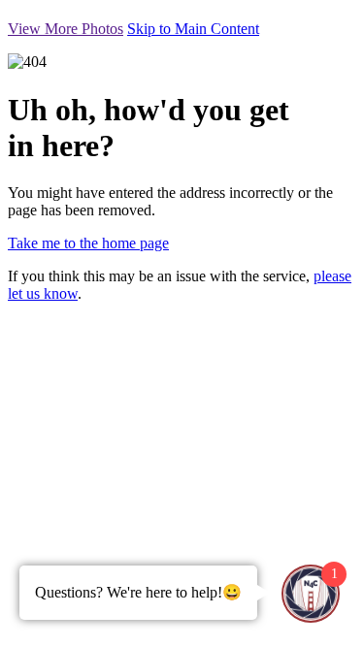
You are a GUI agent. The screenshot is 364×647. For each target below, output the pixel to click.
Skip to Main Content (193, 28)
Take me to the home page (88, 243)
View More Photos (65, 28)
